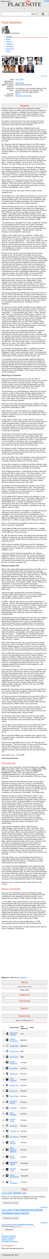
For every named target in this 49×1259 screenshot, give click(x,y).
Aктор (17, 94)
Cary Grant (14, 1057)
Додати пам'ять (7, 1239)
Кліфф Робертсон (14, 1062)
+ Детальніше (43, 1207)
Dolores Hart (14, 1051)
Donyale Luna (13, 1169)
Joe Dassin (14, 1068)
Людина (9, 36)
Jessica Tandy (12, 1120)
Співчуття (9, 44)
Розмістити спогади (10, 1203)
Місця (8, 39)
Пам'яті (9, 41)
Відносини (10, 49)
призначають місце (24, 987)
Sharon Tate (14, 1085)
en (42, 76)
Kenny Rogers (12, 1157)
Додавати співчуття (9, 1236)
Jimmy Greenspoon (14, 1176)
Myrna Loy (14, 1091)
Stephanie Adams (13, 1163)
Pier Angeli (14, 1074)
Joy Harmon (14, 1137)
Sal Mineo (13, 1126)
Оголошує (10, 46)
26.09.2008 (19, 83)
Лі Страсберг (14, 1182)
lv (44, 76)
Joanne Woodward (14, 1040)
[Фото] (36, 72)
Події (8, 51)
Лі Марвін (13, 1108)
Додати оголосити (8, 1238)
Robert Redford (13, 1142)
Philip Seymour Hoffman (13, 1149)
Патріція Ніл (14, 1131)
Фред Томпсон (13, 1079)
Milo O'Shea (14, 1096)
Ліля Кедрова (13, 1113)
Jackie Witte (14, 1046)
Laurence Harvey (13, 1102)
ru (46, 76)
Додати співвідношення (24, 1020)
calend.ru (23, 977)
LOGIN (46, 1)
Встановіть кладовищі (23, 96)
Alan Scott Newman (13, 1034)
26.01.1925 (19, 79)
